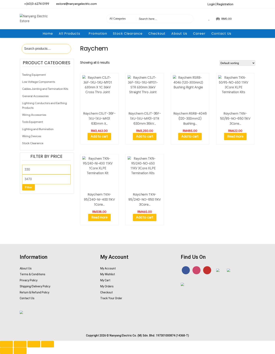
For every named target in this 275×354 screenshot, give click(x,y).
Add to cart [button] (99, 137)
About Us (179, 33)
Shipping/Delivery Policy (35, 286)
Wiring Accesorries (34, 115)
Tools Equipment (32, 122)
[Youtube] (252, 4)
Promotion (98, 33)
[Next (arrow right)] (20, 351)
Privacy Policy (28, 280)
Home (48, 33)
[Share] (33, 344)
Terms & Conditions (32, 274)
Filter (28, 187)
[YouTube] (207, 270)
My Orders (107, 286)
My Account (108, 268)
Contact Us (221, 33)
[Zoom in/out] (6, 344)
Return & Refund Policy (34, 292)
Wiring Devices (31, 136)
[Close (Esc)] (47, 344)
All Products (69, 33)
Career (199, 33)
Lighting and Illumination (38, 129)
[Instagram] (245, 4)
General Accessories (35, 96)
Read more (235, 137)
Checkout (156, 33)
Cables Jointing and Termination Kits (45, 89)
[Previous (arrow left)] (6, 351)
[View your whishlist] (209, 19)
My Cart (105, 280)
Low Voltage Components (38, 82)
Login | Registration (220, 4)
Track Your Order (111, 298)
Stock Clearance (128, 33)
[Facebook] (239, 4)
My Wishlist (107, 274)
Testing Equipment (34, 75)
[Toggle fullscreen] (20, 344)
